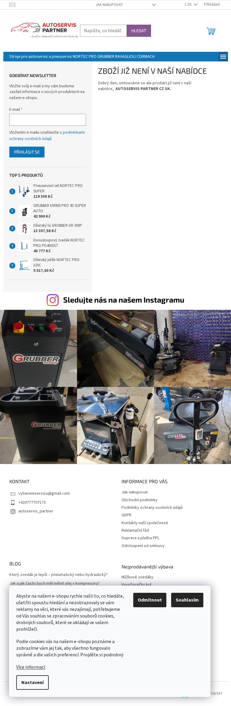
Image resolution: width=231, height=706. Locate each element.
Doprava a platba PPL (140, 538)
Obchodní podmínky (140, 500)
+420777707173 (32, 502)
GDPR (126, 515)
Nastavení (32, 682)
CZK (188, 4)
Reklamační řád (135, 530)
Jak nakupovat (109, 5)
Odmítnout (150, 600)
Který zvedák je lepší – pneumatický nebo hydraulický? (58, 575)
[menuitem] (82, 56)
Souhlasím (187, 600)
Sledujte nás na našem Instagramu (123, 299)
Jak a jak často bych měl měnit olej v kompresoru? (54, 583)
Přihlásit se (27, 151)
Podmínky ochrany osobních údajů (152, 508)
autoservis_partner (35, 511)
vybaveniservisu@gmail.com (44, 493)
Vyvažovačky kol (136, 585)
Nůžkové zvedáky (137, 577)
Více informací (30, 667)
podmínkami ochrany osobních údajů (47, 135)
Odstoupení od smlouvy (143, 546)
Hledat (138, 30)
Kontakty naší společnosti (145, 523)
